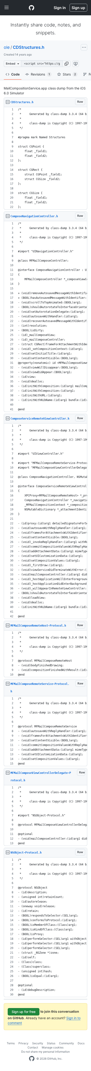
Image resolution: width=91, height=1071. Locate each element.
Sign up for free (23, 1012)
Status (51, 1043)
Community (66, 1043)
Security (37, 1043)
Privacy (23, 1043)
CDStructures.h (28, 47)
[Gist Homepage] (31, 7)
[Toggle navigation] (6, 8)
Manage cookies (52, 1047)
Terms (11, 1043)
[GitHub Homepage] (32, 1059)
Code (15, 74)
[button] (66, 63)
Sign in (60, 7)
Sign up (78, 7)
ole (7, 47)
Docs (81, 1043)
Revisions (40, 74)
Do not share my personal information (45, 1051)
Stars (69, 74)
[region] (45, 158)
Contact (33, 1047)
